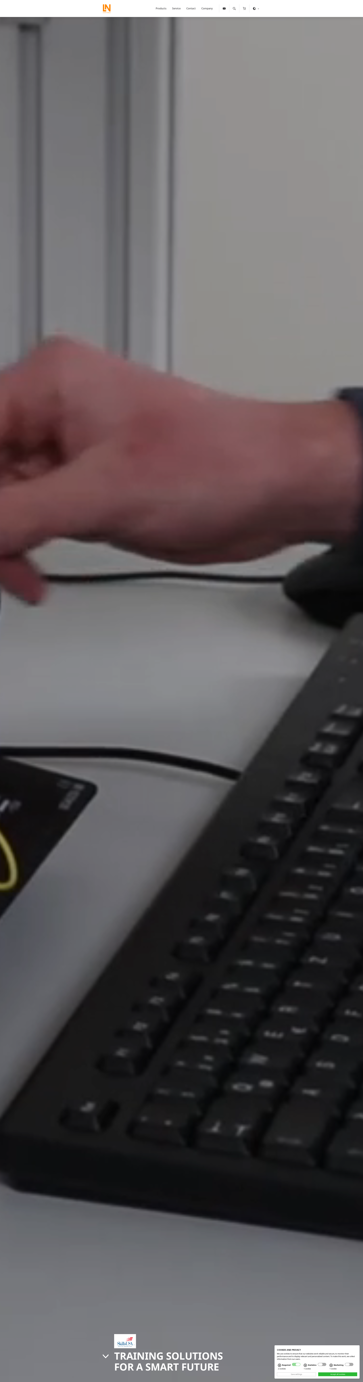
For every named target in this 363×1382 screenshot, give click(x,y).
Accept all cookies (337, 1374)
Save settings (296, 1374)
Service (176, 8)
